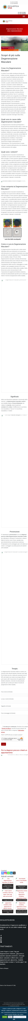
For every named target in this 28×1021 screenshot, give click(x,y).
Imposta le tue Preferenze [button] (19, 1016)
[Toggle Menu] (24, 16)
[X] (14, 873)
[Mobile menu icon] (24, 21)
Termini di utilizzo (6, 728)
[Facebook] (2, 873)
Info (14, 1019)
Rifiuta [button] (10, 1016)
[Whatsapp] (8, 873)
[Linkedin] (11, 873)
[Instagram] (5, 873)
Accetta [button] (4, 1016)
